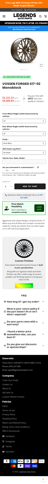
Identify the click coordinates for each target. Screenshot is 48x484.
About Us (6, 388)
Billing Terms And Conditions (16, 427)
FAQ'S (5, 406)
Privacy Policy (8, 414)
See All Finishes (24, 285)
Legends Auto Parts (27, 471)
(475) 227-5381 (31, 10)
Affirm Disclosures (11, 431)
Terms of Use (8, 410)
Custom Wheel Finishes (13, 396)
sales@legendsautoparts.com (20, 370)
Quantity (6, 182)
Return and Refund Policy (14, 422)
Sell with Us (7, 392)
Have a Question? (17, 10)
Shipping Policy (9, 418)
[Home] (25, 16)
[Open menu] (4, 16)
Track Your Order (10, 380)
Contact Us (7, 384)
